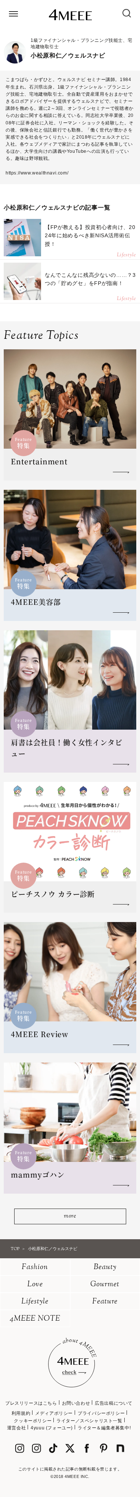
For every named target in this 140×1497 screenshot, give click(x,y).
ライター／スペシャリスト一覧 (89, 1420)
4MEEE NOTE (35, 1319)
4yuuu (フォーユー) (52, 1427)
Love (35, 1284)
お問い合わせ (76, 1403)
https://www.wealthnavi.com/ (37, 173)
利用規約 (21, 1413)
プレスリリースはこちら (31, 1403)
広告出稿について (114, 1403)
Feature (105, 1301)
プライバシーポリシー (101, 1413)
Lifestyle (35, 1301)
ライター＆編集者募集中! (104, 1427)
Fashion (35, 1267)
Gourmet (104, 1284)
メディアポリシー (54, 1413)
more (70, 1216)
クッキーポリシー (33, 1420)
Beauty (105, 1267)
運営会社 (16, 1427)
